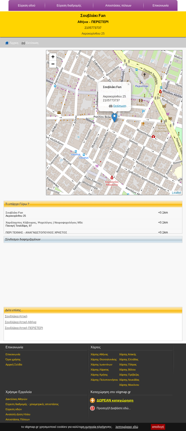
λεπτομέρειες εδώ (127, 427)
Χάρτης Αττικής (127, 354)
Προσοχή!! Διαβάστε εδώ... (114, 408)
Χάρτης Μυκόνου (129, 384)
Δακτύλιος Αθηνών (16, 399)
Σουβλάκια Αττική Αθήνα (20, 322)
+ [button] (52, 57)
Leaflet (176, 192)
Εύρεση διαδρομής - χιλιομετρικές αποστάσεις (32, 404)
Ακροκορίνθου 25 (93, 33)
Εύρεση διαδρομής (69, 5)
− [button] (52, 64)
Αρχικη (14, 43)
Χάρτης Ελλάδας (128, 359)
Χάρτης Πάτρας (128, 364)
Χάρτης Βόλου (127, 369)
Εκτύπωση (32, 43)
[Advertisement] (23, 122)
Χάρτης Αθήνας (99, 354)
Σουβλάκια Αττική (16, 316)
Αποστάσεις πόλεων (118, 5)
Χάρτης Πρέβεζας (129, 374)
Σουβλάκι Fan (14, 212)
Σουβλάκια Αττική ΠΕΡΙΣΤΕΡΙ (24, 328)
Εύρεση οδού (26, 5)
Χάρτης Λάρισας (100, 369)
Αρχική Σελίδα (14, 364)
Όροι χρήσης (13, 359)
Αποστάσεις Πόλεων (18, 419)
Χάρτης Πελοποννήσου (104, 379)
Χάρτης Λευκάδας (129, 379)
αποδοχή (158, 427)
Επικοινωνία (161, 5)
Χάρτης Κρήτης (99, 374)
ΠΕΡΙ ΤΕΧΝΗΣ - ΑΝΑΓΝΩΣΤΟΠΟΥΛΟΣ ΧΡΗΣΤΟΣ (36, 232)
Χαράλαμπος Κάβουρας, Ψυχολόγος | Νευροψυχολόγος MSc (44, 222)
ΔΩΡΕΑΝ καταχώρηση (115, 400)
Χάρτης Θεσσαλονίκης (104, 359)
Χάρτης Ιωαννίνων (101, 364)
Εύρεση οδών (14, 409)
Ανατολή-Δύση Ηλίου (18, 414)
